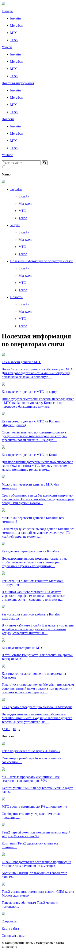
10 (14, 729)
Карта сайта (10, 928)
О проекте (9, 921)
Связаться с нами (14, 935)
